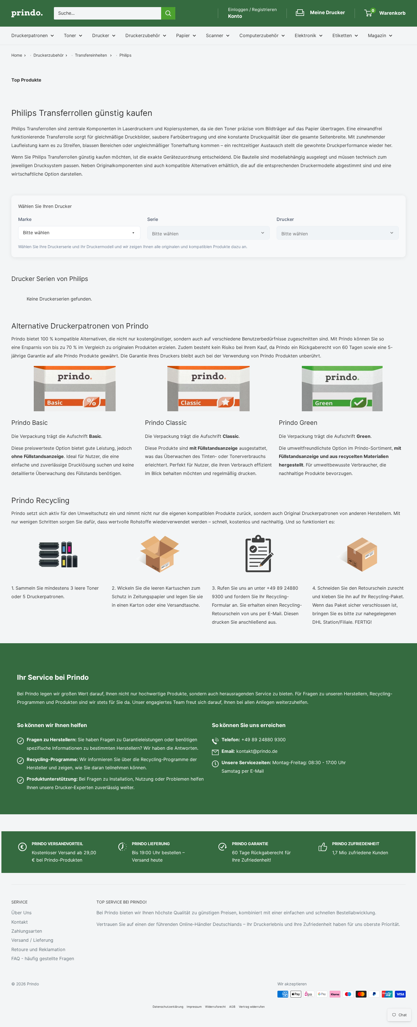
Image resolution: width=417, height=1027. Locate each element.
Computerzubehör (259, 35)
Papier (183, 35)
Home (16, 55)
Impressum (194, 1006)
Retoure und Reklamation (38, 949)
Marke (24, 219)
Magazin (377, 35)
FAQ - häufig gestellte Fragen (42, 958)
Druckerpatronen (29, 35)
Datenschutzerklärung (168, 1006)
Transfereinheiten (91, 55)
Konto (235, 16)
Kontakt (19, 922)
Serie (152, 219)
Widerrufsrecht (215, 1006)
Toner (70, 35)
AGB (232, 1006)
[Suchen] (168, 13)
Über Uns (21, 912)
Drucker (100, 35)
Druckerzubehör (142, 35)
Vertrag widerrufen (252, 1006)
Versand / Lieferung (32, 940)
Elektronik (305, 35)
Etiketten (342, 35)
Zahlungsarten (26, 931)
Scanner (214, 35)
